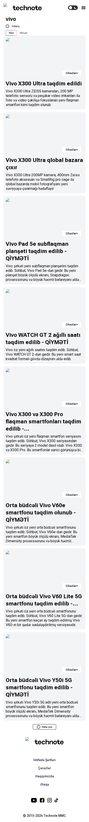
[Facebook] (42, 800)
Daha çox (47, 727)
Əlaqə (44, 784)
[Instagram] (49, 800)
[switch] (73, 7)
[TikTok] (56, 800)
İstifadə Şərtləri (44, 760)
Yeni (11, 32)
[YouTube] (34, 800)
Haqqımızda (44, 776)
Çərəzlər (44, 768)
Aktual (23, 32)
